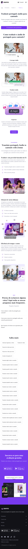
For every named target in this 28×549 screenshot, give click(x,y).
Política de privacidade (13, 539)
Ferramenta (3, 516)
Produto (2, 522)
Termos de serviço (5, 539)
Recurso (2, 525)
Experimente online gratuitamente (15, 27)
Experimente (14, 131)
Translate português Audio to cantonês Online (14, 478)
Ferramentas (7, 7)
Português (21, 2)
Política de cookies (5, 542)
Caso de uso (3, 519)
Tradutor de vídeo (14, 7)
